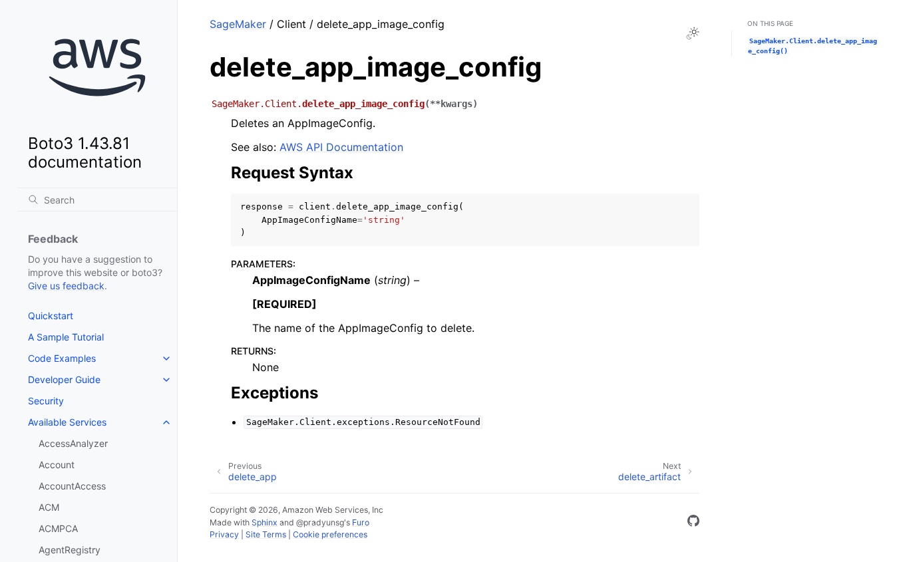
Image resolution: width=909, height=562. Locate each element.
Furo (360, 522)
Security (46, 400)
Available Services (67, 422)
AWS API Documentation (341, 147)
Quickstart (50, 315)
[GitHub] (693, 523)
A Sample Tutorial (66, 337)
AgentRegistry (69, 549)
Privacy (224, 534)
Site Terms (266, 534)
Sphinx (264, 522)
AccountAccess (72, 486)
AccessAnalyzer (73, 443)
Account (57, 464)
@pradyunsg (320, 522)
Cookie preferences (330, 534)
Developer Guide (64, 379)
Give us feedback (66, 285)
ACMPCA (58, 528)
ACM (49, 507)
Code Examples (62, 358)
